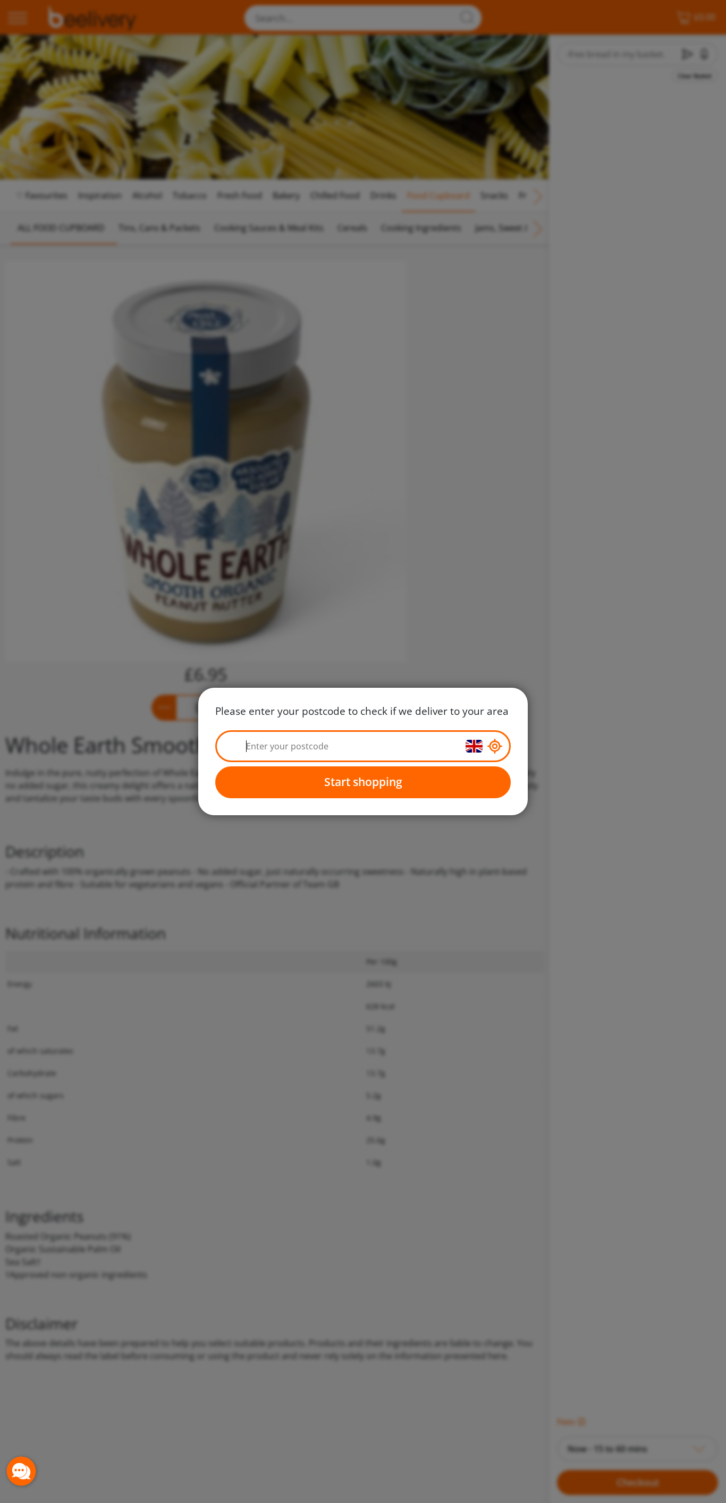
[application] (21, 1471)
